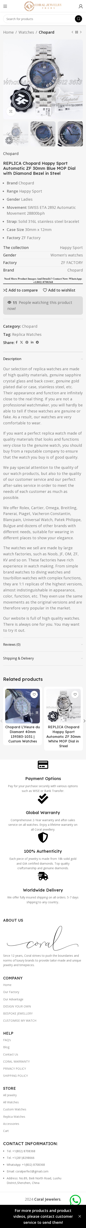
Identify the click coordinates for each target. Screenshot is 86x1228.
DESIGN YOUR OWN (17, 1006)
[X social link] (21, 342)
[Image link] (43, 937)
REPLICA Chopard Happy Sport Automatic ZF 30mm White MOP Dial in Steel (63, 736)
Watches (26, 32)
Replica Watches (27, 334)
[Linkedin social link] (32, 342)
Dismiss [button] (79, 1216)
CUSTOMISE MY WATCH (19, 1020)
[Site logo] (43, 5)
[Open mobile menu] (5, 6)
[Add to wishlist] (34, 694)
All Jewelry (10, 1095)
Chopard (46, 32)
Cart (6, 1131)
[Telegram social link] (37, 342)
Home (8, 32)
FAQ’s (7, 1040)
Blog (6, 1047)
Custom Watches (14, 1109)
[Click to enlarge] (11, 111)
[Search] (78, 18)
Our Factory (11, 992)
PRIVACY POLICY (14, 1069)
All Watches (11, 1102)
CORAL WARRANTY (16, 1061)
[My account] (81, 6)
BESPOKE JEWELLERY (18, 1013)
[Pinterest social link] (27, 342)
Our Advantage (13, 999)
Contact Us (10, 1054)
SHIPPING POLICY (15, 1076)
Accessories (11, 1124)
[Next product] (81, 32)
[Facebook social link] (16, 342)
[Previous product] (72, 32)
